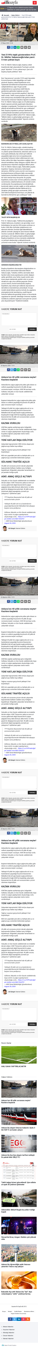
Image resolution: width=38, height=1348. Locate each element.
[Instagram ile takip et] (23, 1319)
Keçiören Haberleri (9, 1329)
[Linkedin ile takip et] (19, 1319)
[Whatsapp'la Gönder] (18, 47)
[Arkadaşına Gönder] (22, 47)
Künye (4, 1311)
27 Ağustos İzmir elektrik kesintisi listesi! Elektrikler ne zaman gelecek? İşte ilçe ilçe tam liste (21, 9)
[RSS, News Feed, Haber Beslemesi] (28, 1319)
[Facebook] (8, 47)
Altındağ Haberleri (8, 1332)
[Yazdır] (25, 47)
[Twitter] (11, 47)
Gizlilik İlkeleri (18, 1311)
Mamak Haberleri (8, 1338)
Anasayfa (6, 15)
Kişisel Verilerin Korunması (18, 1313)
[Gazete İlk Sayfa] (9, 2)
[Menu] (34, 2)
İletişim (10, 1311)
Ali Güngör (11, 528)
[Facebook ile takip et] (10, 1319)
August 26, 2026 (9, 523)
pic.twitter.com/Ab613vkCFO (14, 519)
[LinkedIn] (15, 47)
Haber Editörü (15, 15)
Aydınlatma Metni (29, 1311)
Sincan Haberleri (8, 1335)
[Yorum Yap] (29, 47)
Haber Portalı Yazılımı (10, 1345)
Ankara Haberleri (8, 1327)
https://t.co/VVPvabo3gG (26, 517)
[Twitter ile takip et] (14, 1319)
